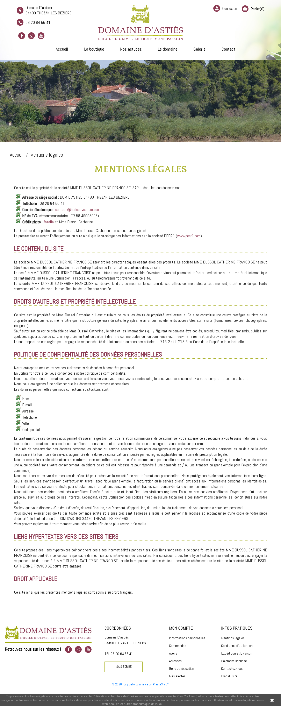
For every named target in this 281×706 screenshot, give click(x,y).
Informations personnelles (187, 638)
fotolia (49, 222)
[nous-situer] (48, 632)
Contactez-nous (232, 668)
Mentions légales (233, 638)
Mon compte (181, 628)
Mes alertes (177, 676)
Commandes (177, 645)
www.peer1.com (189, 236)
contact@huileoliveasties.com (78, 209)
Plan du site (229, 676)
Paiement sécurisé (234, 660)
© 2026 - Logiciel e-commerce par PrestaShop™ (140, 684)
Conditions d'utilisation (237, 645)
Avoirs (173, 653)
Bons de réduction (181, 668)
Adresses (175, 660)
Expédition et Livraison (236, 653)
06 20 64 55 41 (38, 22)
